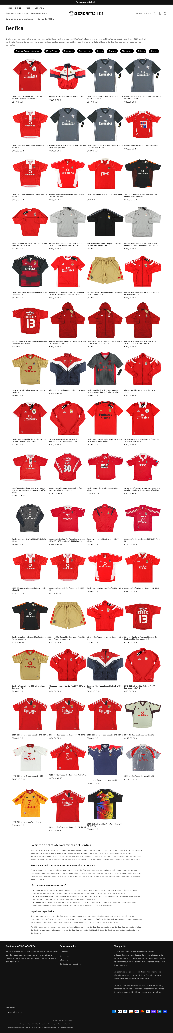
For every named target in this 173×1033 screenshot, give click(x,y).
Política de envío (67, 1027)
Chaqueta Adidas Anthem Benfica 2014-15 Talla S (141, 391)
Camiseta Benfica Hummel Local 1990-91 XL (141, 588)
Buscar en (64, 952)
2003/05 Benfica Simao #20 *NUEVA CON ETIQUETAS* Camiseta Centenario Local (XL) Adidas (29, 490)
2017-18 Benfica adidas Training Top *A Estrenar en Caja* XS (139, 687)
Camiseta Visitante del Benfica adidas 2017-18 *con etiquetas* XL (105, 98)
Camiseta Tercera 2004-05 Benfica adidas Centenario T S (28, 687)
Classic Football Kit (66, 1020)
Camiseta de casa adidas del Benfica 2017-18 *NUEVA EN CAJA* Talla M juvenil (29, 98)
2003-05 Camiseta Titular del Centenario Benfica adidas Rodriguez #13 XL (140, 638)
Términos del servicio (51, 1027)
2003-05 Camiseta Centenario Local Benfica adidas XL (29, 589)
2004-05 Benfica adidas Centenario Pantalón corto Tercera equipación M (67, 638)
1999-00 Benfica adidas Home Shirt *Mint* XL (67, 775)
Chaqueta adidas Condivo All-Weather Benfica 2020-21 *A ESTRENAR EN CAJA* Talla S (67, 244)
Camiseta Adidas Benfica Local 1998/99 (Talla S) (142, 540)
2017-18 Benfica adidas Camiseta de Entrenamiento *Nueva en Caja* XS (63, 440)
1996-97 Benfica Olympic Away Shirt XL (27, 776)
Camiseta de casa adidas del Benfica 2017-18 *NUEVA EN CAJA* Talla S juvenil (29, 440)
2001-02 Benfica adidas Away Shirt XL (139, 735)
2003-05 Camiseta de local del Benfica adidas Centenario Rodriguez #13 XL (29, 342)
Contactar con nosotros (70, 964)
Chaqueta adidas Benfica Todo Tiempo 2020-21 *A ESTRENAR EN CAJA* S (104, 342)
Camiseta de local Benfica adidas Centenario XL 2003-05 (30, 147)
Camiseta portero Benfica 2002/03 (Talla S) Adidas (29, 540)
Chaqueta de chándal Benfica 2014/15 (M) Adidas (103, 540)
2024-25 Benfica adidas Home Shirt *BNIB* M (105, 735)
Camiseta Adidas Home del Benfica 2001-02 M (105, 588)
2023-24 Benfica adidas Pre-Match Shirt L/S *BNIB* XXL (104, 825)
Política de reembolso (16, 1027)
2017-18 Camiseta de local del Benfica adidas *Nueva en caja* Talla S (141, 440)
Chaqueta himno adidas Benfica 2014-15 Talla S (67, 687)
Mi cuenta (64, 960)
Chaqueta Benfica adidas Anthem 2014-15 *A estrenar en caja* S (142, 293)
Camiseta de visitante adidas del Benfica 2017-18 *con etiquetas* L (67, 147)
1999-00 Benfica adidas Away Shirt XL (139, 776)
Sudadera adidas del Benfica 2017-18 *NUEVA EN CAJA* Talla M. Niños (29, 244)
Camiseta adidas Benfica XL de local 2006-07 (142, 146)
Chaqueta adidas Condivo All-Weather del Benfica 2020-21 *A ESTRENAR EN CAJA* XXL (142, 244)
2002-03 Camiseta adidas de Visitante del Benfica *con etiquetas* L (140, 195)
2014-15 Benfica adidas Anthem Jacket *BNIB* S (105, 638)
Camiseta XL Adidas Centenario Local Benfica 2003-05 (29, 195)
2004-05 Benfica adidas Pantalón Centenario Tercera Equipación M (104, 293)
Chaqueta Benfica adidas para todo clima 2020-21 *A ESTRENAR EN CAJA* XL (140, 342)
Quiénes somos (66, 956)
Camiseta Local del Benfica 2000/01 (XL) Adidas (102, 489)
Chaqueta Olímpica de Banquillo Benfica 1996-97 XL (105, 687)
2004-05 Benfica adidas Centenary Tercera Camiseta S (28, 391)
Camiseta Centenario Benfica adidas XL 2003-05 (67, 589)
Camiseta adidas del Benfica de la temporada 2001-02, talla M (66, 195)
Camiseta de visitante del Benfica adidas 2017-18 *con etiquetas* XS (105, 147)
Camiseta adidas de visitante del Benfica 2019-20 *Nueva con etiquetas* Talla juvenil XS (105, 391)
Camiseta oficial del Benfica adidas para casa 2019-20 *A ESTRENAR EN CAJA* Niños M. (66, 293)
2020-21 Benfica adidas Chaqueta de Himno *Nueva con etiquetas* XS (104, 244)
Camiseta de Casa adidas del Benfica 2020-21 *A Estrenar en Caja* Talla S (104, 440)
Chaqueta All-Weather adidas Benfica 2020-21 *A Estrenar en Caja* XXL (67, 342)
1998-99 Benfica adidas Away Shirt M (26, 822)
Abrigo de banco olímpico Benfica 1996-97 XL (67, 390)
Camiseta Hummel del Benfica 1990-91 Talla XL (104, 195)
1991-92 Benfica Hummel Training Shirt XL (103, 780)
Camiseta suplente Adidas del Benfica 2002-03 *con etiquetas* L (30, 638)
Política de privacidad (33, 1027)
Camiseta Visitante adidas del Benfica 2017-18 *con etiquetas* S (142, 98)
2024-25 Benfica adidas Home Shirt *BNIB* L (30, 735)
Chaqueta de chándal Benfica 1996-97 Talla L (67, 97)
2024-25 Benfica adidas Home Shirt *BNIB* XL (67, 827)
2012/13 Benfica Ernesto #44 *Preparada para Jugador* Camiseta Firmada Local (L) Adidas (142, 489)
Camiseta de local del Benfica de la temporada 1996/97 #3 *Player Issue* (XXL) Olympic (67, 540)
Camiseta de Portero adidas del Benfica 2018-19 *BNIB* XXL (29, 293)
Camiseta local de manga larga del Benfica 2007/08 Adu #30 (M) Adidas (65, 489)
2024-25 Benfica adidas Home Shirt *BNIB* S (67, 735)
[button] (19, 8)
